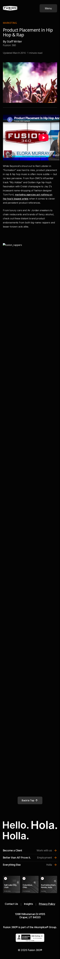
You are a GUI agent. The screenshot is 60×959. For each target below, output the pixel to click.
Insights (28, 903)
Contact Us (11, 903)
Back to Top (28, 800)
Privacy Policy (47, 903)
